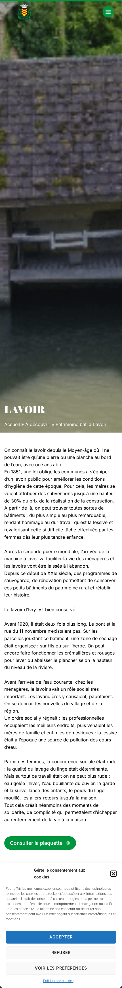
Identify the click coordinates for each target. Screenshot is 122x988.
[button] (113, 873)
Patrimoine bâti (72, 424)
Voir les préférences (61, 968)
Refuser (61, 952)
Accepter (61, 937)
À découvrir (37, 424)
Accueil (12, 424)
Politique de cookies (58, 981)
